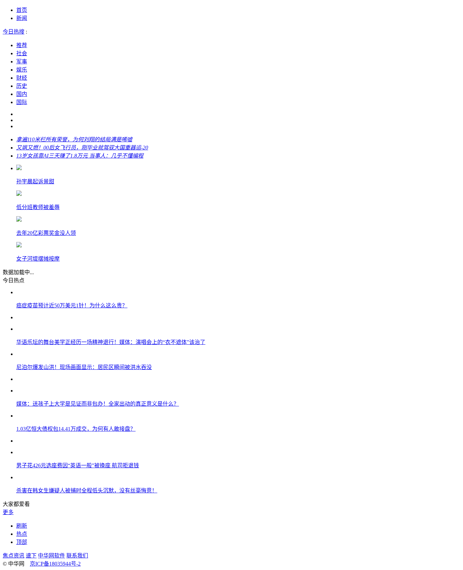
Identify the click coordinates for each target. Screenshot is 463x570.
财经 (21, 78)
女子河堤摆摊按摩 (38, 259)
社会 (21, 53)
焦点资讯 (13, 555)
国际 (21, 102)
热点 (21, 534)
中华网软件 (51, 555)
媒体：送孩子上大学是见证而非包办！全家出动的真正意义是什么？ (97, 404)
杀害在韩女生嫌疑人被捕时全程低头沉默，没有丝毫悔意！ (86, 490)
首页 (21, 10)
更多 (8, 512)
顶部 (21, 542)
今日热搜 (13, 32)
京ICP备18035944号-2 (55, 564)
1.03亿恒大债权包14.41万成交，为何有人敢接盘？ (76, 429)
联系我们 (77, 555)
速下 (31, 555)
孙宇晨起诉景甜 (35, 181)
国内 (21, 94)
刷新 (21, 526)
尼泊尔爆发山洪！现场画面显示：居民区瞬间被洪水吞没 (84, 367)
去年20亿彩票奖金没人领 (46, 233)
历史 (21, 86)
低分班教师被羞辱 (38, 207)
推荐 (21, 45)
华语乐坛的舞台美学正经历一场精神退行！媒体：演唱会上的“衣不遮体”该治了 (110, 342)
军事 (21, 61)
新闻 (21, 18)
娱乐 (21, 70)
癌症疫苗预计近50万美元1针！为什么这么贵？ (71, 305)
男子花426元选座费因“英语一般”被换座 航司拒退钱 (77, 465)
